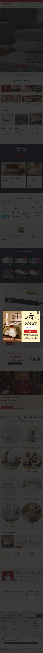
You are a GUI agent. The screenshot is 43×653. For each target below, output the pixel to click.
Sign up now (30, 331)
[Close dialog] (38, 312)
